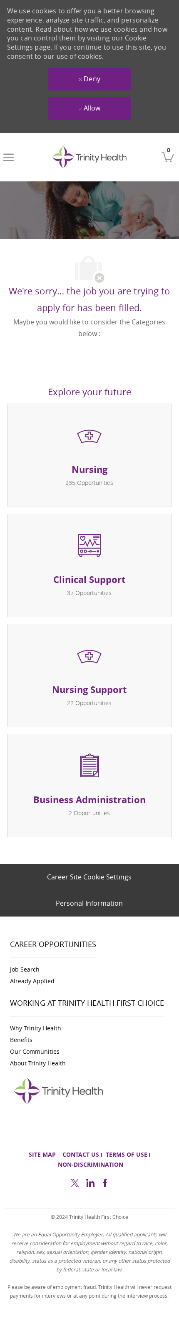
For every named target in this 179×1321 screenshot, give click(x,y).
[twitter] (75, 1182)
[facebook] (105, 1182)
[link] (91, 157)
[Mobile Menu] (8, 157)
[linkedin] (90, 1182)
